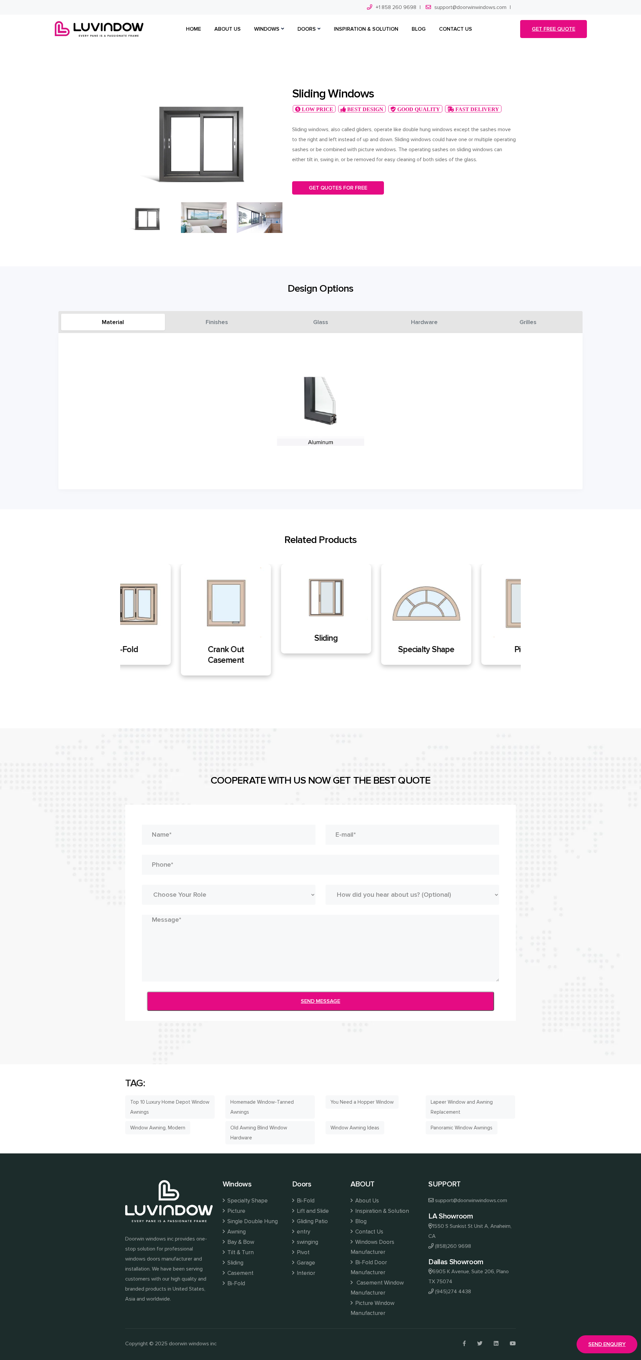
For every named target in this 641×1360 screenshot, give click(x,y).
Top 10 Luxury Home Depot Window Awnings (169, 1107)
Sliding (270, 638)
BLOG (419, 29)
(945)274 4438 (453, 1291)
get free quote (553, 29)
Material (113, 322)
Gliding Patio (312, 1221)
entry (303, 1231)
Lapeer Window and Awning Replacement (462, 1107)
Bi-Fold (236, 1283)
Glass (320, 322)
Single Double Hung (252, 1221)
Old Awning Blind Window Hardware (258, 1133)
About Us (367, 1200)
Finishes (217, 322)
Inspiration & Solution (382, 1210)
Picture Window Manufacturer (372, 1308)
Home (193, 29)
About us (227, 29)
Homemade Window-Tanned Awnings (262, 1107)
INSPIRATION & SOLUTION (366, 29)
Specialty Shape (371, 649)
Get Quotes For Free (338, 188)
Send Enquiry (607, 1344)
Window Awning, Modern (157, 1128)
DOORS (306, 29)
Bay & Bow (240, 1242)
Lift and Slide (313, 1210)
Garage (306, 1262)
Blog (361, 1221)
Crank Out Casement (170, 654)
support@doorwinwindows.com (470, 7)
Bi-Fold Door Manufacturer (369, 1267)
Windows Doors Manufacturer (372, 1247)
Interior (306, 1273)
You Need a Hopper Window (362, 1102)
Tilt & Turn (240, 1252)
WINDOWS (266, 29)
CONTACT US (455, 29)
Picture (471, 649)
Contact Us (369, 1231)
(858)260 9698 (453, 1246)
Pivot (303, 1252)
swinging (307, 1242)
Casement (240, 1273)
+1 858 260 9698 (396, 7)
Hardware (424, 322)
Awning (236, 1231)
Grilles (528, 322)
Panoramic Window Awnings (461, 1128)
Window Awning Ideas (355, 1128)
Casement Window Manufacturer (377, 1287)
